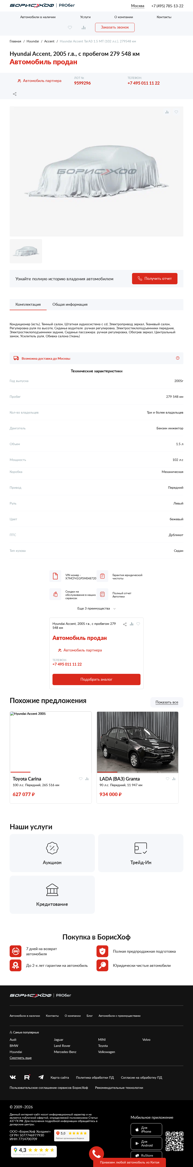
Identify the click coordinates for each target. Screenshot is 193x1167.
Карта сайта (60, 1077)
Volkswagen (106, 1052)
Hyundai (33, 41)
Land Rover (62, 1046)
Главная (15, 41)
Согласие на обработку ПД (141, 1077)
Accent (49, 41)
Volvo (146, 1039)
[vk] (13, 1077)
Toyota (103, 1046)
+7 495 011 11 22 (144, 83)
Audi (13, 1039)
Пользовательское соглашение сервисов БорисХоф (49, 1088)
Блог (90, 1015)
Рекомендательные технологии (119, 1088)
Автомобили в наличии (38, 17)
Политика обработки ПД (95, 1077)
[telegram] (41, 1077)
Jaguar (58, 1039)
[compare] (83, 27)
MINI (102, 1039)
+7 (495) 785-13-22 (167, 6)
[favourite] (70, 27)
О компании (123, 17)
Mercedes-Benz (65, 1052)
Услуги (85, 17)
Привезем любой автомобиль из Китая (129, 1162)
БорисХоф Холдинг (34, 1131)
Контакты (164, 17)
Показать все (167, 702)
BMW (14, 1046)
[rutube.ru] (27, 1077)
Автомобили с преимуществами (120, 1015)
